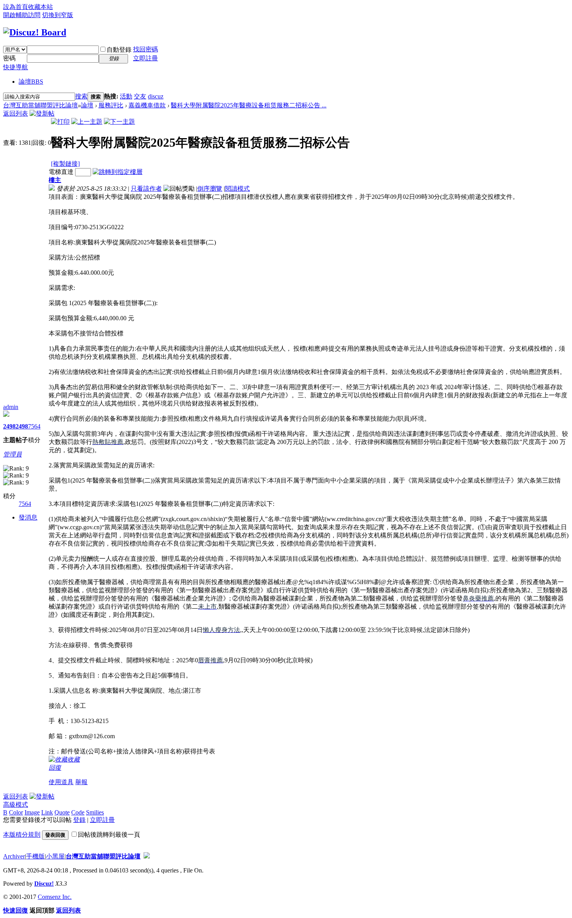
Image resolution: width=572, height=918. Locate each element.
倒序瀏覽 (209, 188)
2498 (9, 426)
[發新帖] (42, 113)
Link (47, 812)
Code (77, 812)
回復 (55, 767)
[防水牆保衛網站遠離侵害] (147, 856)
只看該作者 (146, 188)
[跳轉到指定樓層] (117, 172)
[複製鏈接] (65, 163)
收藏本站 (40, 7)
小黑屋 (55, 856)
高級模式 (15, 804)
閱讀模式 (237, 188)
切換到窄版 (57, 15)
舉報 (81, 782)
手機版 (35, 856)
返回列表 (15, 113)
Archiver (14, 856)
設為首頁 (15, 7)
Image (32, 812)
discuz (155, 96)
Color (16, 812)
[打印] (60, 121)
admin (10, 407)
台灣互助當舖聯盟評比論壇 (40, 105)
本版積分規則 (21, 834)
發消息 (28, 517)
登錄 (79, 819)
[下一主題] (119, 121)
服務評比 (110, 105)
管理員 (12, 454)
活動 (126, 96)
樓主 (55, 180)
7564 (34, 426)
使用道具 (61, 782)
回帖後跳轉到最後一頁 (109, 834)
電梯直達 (61, 172)
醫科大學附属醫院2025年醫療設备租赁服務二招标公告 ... (248, 105)
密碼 (9, 58)
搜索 (81, 96)
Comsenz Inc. (55, 896)
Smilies (95, 812)
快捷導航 (15, 67)
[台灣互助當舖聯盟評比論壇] (34, 32)
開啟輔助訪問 (21, 15)
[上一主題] (86, 121)
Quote (62, 812)
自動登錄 (119, 49)
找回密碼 (145, 49)
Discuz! (44, 883)
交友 (140, 96)
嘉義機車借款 (147, 105)
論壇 (31, 81)
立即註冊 (145, 58)
